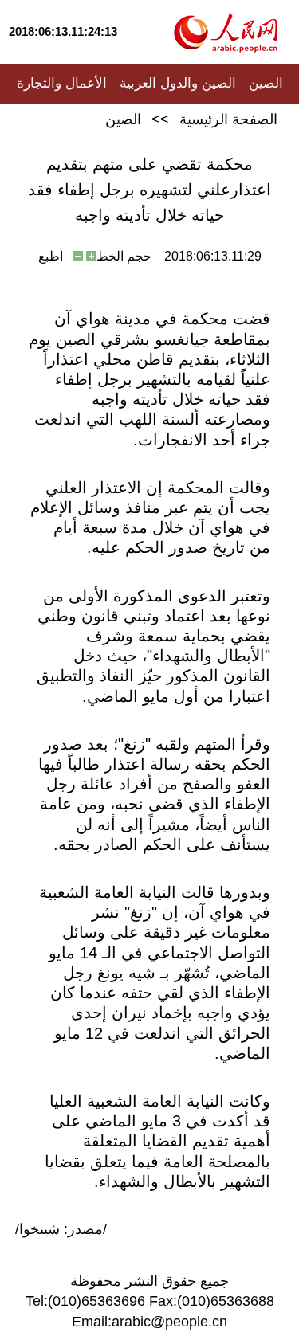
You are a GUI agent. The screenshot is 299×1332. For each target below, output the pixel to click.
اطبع (50, 256)
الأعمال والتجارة (62, 83)
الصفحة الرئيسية (228, 119)
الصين (266, 83)
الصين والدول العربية (178, 83)
